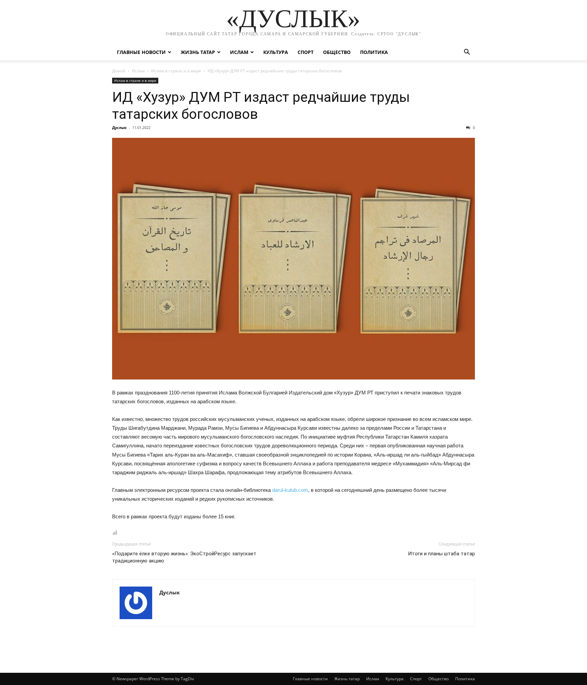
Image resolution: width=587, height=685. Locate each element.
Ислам (239, 52)
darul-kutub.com (290, 490)
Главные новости (141, 52)
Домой (118, 71)
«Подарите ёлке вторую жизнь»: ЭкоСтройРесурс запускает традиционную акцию (184, 557)
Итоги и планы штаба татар (441, 554)
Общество (337, 52)
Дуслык (119, 127)
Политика (374, 52)
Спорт (306, 52)
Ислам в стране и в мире (176, 71)
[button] (467, 53)
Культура (275, 52)
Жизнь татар (198, 52)
